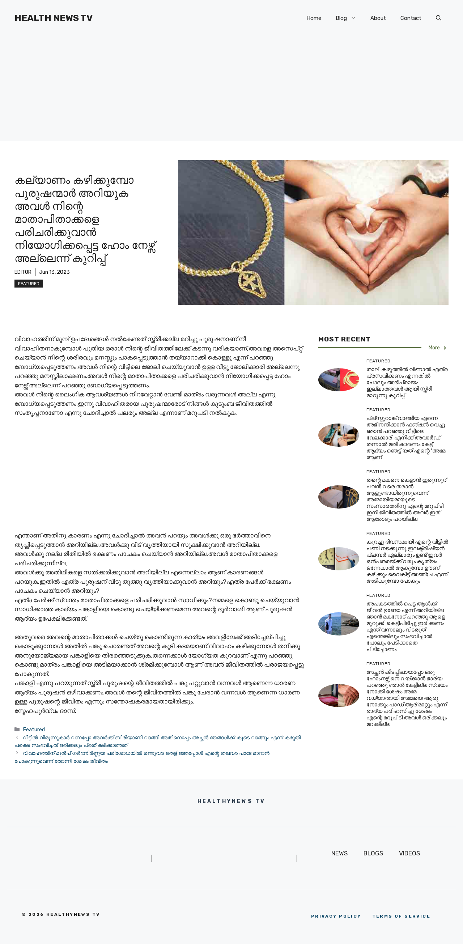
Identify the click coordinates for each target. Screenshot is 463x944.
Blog (341, 18)
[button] (439, 18)
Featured (28, 283)
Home (313, 18)
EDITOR (22, 272)
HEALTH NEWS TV (53, 18)
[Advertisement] (231, 90)
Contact (410, 18)
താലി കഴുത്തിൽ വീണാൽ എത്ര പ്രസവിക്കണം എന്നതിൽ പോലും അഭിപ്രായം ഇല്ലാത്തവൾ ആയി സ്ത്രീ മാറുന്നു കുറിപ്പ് (407, 382)
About (378, 18)
